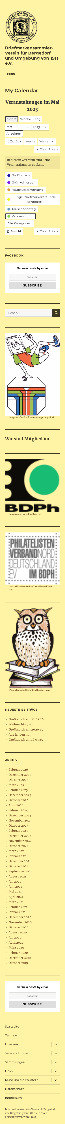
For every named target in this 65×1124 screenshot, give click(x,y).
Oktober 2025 (18, 780)
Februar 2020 (18, 953)
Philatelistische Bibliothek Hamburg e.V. (29, 690)
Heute (31, 141)
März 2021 (16, 902)
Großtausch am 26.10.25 (26, 729)
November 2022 (20, 841)
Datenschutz (14, 1089)
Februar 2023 (18, 830)
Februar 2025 (18, 790)
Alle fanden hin (20, 734)
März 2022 (16, 851)
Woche (25, 119)
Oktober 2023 (18, 825)
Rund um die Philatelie (21, 1080)
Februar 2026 (18, 769)
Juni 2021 (15, 886)
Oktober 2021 (18, 866)
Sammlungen (15, 1062)
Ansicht (14, 232)
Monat (12, 119)
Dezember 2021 (20, 861)
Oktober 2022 (18, 846)
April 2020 (16, 942)
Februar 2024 (18, 810)
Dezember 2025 (20, 774)
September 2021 (20, 871)
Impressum (13, 1097)
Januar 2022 (17, 856)
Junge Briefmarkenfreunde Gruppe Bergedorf (31, 417)
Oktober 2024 (18, 800)
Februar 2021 (18, 907)
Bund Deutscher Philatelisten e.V (25, 514)
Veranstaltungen (17, 1053)
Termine (11, 1035)
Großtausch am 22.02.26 (26, 719)
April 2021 (16, 897)
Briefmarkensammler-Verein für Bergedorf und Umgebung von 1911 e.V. (31, 55)
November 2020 (20, 922)
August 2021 (17, 876)
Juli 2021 (15, 881)
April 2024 (16, 805)
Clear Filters (49, 149)
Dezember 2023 (20, 815)
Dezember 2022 (20, 836)
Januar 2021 (17, 912)
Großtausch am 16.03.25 (26, 739)
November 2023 (20, 820)
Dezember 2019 (20, 958)
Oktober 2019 (18, 963)
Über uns (11, 1044)
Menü (11, 73)
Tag (37, 119)
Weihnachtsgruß (20, 724)
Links (9, 1071)
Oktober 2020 (18, 927)
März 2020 (16, 947)
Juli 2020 (15, 937)
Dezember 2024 (20, 795)
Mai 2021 (15, 891)
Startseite (12, 1026)
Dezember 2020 (20, 917)
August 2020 (18, 932)
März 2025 (16, 785)
